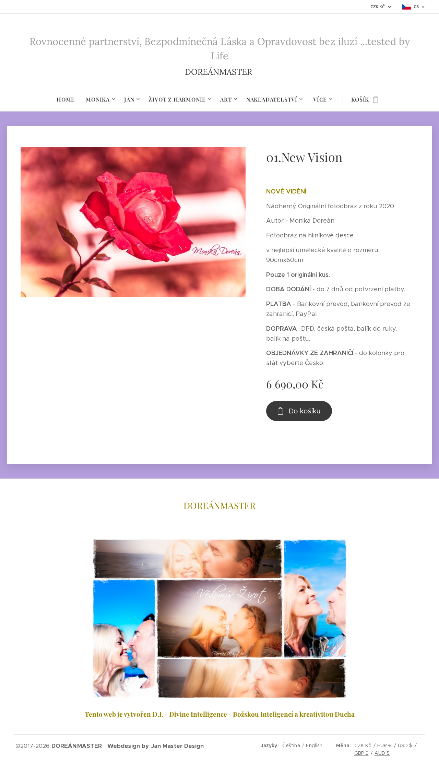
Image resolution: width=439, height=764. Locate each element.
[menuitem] (68, 99)
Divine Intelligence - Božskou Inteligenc (230, 713)
